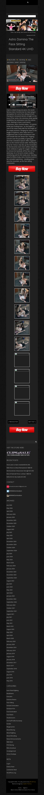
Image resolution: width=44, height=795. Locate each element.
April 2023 (10, 593)
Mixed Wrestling (12, 736)
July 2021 (9, 617)
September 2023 (12, 578)
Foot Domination (12, 712)
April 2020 (10, 635)
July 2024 (9, 553)
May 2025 (9, 535)
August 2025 (10, 529)
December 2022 (11, 599)
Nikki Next (10, 742)
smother (17, 62)
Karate (9, 724)
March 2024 (10, 563)
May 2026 (9, 508)
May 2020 (9, 632)
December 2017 (11, 662)
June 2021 (10, 620)
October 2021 (11, 608)
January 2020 (11, 644)
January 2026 (11, 517)
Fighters (25, 788)
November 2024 (11, 544)
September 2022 (12, 602)
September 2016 (12, 669)
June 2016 (10, 678)
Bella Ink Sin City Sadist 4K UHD (16, 477)
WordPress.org (11, 773)
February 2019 (11, 650)
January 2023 (11, 596)
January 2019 (11, 653)
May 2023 (9, 590)
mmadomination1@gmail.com (18, 486)
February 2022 (11, 605)
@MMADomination (15, 491)
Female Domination (13, 705)
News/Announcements (14, 739)
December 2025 (11, 520)
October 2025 (11, 526)
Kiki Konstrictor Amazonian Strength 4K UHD (20, 471)
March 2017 (10, 666)
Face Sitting (17, 32)
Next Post (31, 422)
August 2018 (10, 656)
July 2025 (9, 532)
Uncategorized (11, 751)
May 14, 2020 (12, 59)
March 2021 (10, 626)
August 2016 (10, 672)
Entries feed (10, 767)
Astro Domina (10, 62)
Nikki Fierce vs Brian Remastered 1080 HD (19, 468)
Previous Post (13, 422)
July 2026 (9, 505)
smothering (22, 62)
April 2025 (10, 538)
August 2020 (10, 629)
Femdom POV (11, 709)
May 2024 (9, 560)
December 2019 (11, 647)
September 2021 (12, 611)
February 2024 (11, 566)
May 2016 (9, 681)
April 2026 (10, 511)
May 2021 (9, 623)
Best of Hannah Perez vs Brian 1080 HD (19, 474)
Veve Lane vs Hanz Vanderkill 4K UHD (18, 465)
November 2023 (11, 575)
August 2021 (10, 614)
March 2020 (10, 638)
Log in (8, 764)
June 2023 (10, 587)
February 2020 (11, 641)
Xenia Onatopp (11, 754)
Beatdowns (10, 693)
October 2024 (11, 547)
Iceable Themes (27, 784)
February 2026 (11, 514)
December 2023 (11, 572)
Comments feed (12, 770)
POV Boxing (10, 745)
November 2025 (11, 523)
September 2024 (12, 550)
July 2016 (9, 675)
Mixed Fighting (11, 733)
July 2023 (9, 584)
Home (12, 32)
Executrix (9, 696)
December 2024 (11, 541)
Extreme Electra (11, 699)
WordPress (33, 781)
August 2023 (10, 581)
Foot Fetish (10, 715)
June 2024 (10, 556)
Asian (29, 59)
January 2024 (11, 569)
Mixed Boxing (11, 730)
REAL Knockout (11, 748)
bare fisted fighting (12, 690)
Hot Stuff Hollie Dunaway (14, 721)
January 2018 (11, 659)
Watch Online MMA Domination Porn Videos (23, 790)
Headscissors (11, 718)
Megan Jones (11, 727)
